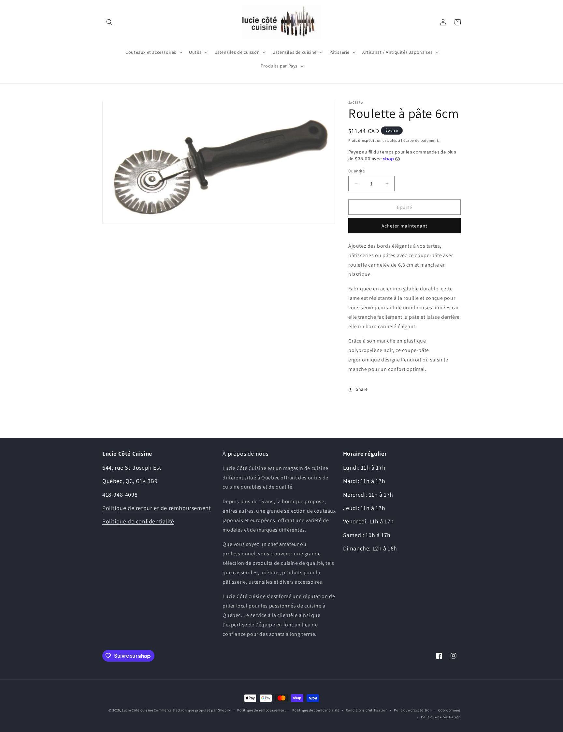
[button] (109, 22)
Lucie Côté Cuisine (137, 710)
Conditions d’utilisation (367, 710)
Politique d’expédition (413, 710)
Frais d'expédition (365, 140)
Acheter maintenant (404, 226)
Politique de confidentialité (138, 521)
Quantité (356, 171)
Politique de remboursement (261, 710)
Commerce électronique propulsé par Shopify (192, 710)
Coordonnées (449, 710)
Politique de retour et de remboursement (156, 508)
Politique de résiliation (441, 717)
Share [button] (362, 389)
